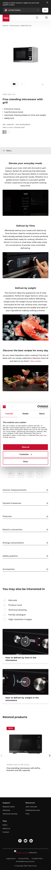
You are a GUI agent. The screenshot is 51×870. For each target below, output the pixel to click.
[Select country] (41, 17)
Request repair (9, 807)
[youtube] (25, 840)
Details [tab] (26, 414)
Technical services (10, 814)
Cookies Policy (37, 858)
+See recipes (35, 361)
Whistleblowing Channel (25, 861)
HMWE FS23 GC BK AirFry (18, 765)
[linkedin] (31, 840)
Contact (6, 832)
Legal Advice (10, 858)
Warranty (6, 810)
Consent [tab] (9, 414)
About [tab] (42, 414)
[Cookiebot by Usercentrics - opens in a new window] (37, 406)
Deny (25, 462)
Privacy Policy (23, 858)
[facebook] (20, 840)
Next (42, 84)
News (5, 825)
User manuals (31, 807)
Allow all (25, 447)
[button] (22, 10)
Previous (1, 755)
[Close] (47, 2)
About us (6, 828)
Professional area (33, 810)
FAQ (27, 814)
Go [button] (45, 10)
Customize (24, 454)
